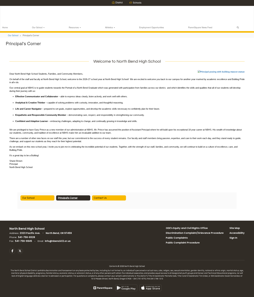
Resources (74, 27)
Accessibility (237, 233)
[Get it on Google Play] (126, 287)
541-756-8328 (26, 237)
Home (5, 27)
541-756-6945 (23, 241)
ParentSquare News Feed (200, 27)
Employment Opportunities (151, 27)
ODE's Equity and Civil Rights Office (187, 228)
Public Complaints (177, 237)
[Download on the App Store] (150, 287)
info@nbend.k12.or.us (58, 241)
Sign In (233, 237)
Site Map (234, 228)
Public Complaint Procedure (183, 242)
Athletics (109, 27)
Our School (37, 27)
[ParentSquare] (103, 288)
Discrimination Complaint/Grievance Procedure (195, 233)
